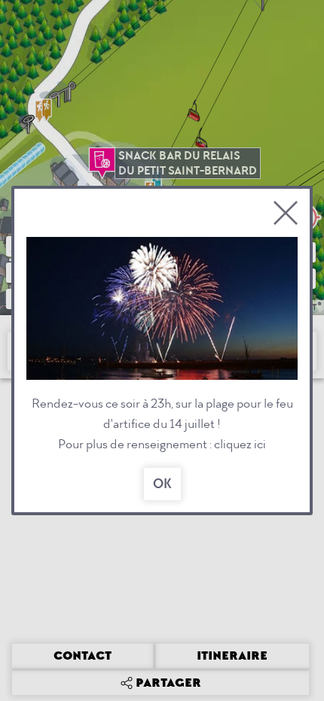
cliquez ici (240, 444)
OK (162, 484)
